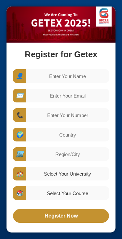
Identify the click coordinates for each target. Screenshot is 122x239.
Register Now (61, 216)
